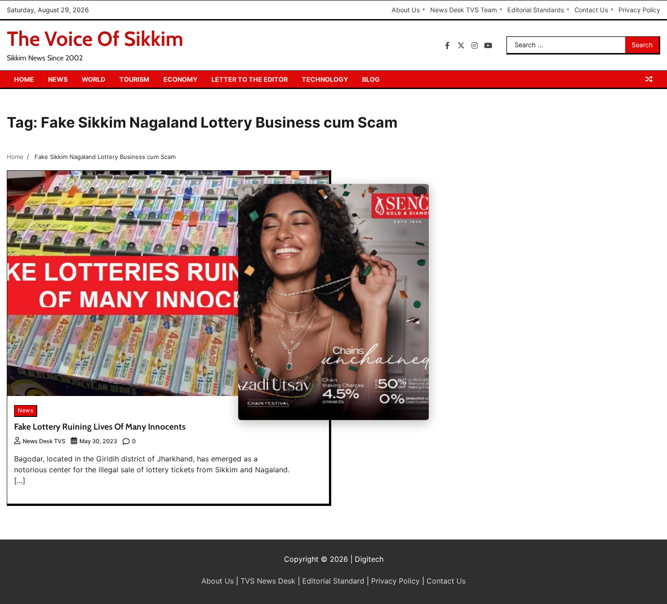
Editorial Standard (333, 580)
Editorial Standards (535, 10)
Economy (180, 79)
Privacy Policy (639, 10)
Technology (325, 79)
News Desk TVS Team (463, 10)
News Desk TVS (44, 441)
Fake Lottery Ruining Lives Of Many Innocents (100, 426)
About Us (406, 10)
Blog (371, 79)
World (93, 79)
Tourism (134, 79)
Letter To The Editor (249, 79)
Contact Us (591, 10)
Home (24, 79)
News (58, 79)
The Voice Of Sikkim (95, 38)
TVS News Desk (267, 580)
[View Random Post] (649, 79)
